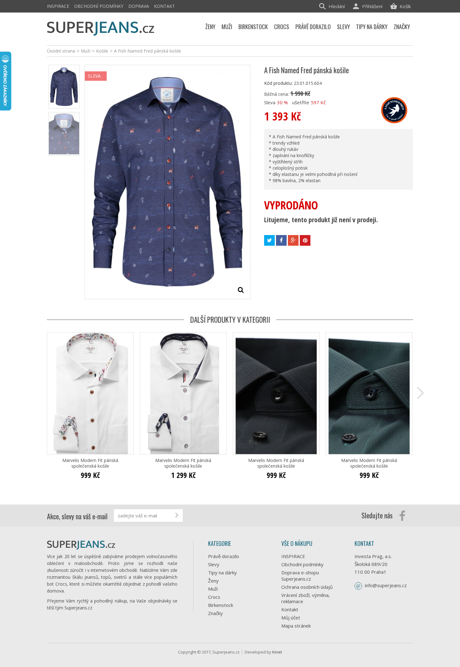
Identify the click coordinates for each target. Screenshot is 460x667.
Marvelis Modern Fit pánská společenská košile (90, 463)
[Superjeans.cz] (101, 27)
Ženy (213, 580)
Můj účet (290, 617)
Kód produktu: (278, 83)
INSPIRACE (58, 6)
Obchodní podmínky (98, 6)
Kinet (277, 652)
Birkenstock (220, 605)
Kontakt (164, 6)
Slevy (213, 564)
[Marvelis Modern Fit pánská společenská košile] (90, 393)
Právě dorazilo (223, 556)
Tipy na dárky (222, 572)
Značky (215, 613)
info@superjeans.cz (386, 585)
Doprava (138, 6)
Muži (213, 589)
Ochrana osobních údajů (307, 587)
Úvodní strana (61, 51)
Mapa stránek (296, 626)
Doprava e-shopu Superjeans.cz (300, 575)
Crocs (214, 597)
